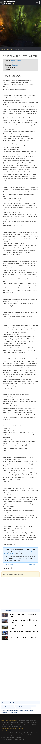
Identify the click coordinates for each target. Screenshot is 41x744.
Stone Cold (31, 564)
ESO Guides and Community (9, 720)
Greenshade (15, 65)
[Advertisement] (20, 26)
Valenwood (15, 63)
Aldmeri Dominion (16, 60)
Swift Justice (9, 564)
